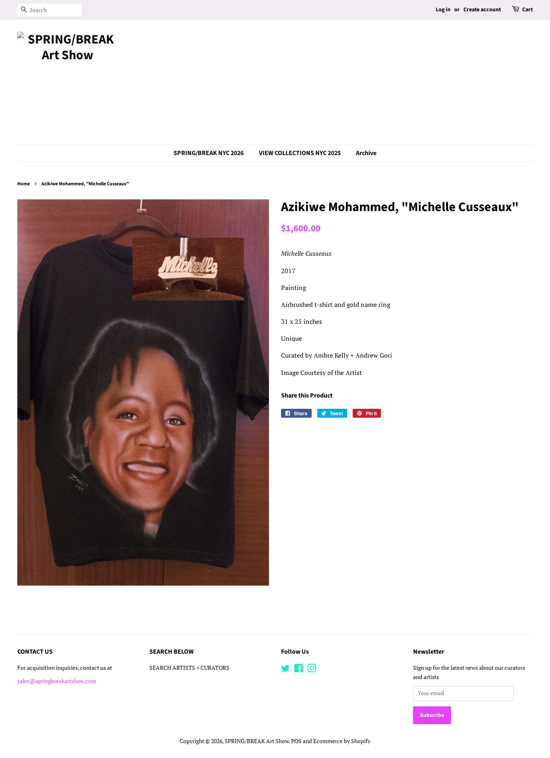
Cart (527, 10)
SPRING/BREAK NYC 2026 (209, 153)
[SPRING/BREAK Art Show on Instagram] (311, 669)
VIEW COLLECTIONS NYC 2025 (300, 153)
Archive (366, 153)
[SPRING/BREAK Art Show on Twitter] (285, 669)
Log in (443, 10)
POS (296, 741)
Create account (482, 10)
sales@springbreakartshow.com (56, 681)
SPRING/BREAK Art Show (257, 741)
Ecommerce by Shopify (341, 741)
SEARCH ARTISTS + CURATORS (189, 667)
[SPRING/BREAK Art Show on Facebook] (298, 669)
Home (23, 183)
